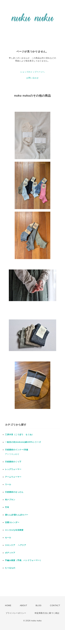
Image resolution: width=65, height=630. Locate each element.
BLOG (38, 605)
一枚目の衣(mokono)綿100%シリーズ (23, 442)
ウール (8, 484)
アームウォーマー (13, 477)
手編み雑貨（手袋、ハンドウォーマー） (23, 560)
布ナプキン (10, 499)
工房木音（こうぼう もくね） (19, 434)
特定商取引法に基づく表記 (47, 613)
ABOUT (23, 605)
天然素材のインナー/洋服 (16, 450)
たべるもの (10, 568)
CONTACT (55, 605)
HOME (8, 605)
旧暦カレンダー (12, 522)
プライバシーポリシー (16, 613)
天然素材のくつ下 (13, 462)
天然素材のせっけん (14, 492)
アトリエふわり (12, 454)
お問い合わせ (32, 78)
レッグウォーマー (13, 469)
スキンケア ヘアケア (15, 545)
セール (8, 537)
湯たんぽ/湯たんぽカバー (16, 515)
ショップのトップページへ (32, 72)
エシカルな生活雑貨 (14, 530)
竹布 (7, 507)
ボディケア (10, 553)
